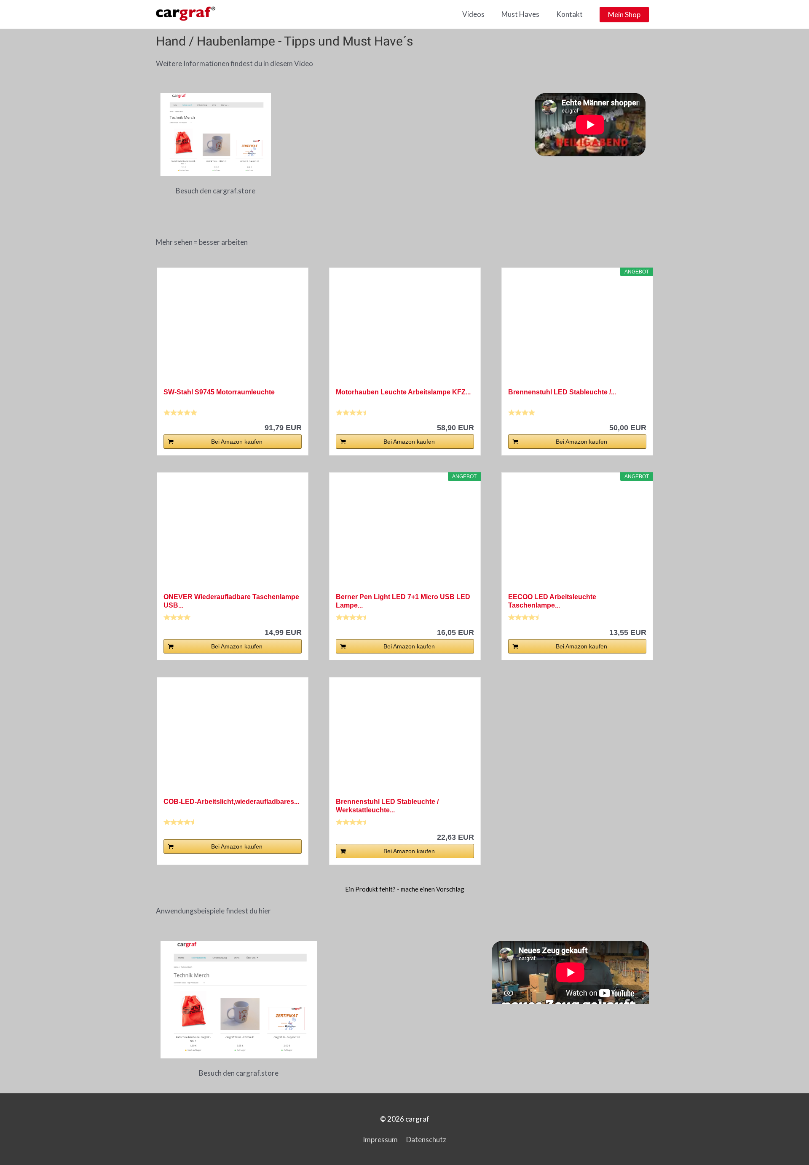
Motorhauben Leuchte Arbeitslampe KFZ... (403, 392)
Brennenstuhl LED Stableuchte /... (562, 392)
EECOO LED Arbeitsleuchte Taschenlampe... (552, 601)
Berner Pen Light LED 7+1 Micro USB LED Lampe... (403, 601)
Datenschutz (426, 1139)
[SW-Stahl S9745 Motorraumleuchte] (232, 331)
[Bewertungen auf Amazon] (180, 412)
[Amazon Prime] (634, 618)
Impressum (380, 1139)
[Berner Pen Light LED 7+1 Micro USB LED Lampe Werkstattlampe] (405, 536)
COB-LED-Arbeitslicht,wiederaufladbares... (231, 801)
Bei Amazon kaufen (237, 441)
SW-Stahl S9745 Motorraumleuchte (219, 392)
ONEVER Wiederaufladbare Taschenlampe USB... (231, 601)
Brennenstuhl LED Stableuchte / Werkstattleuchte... (387, 806)
